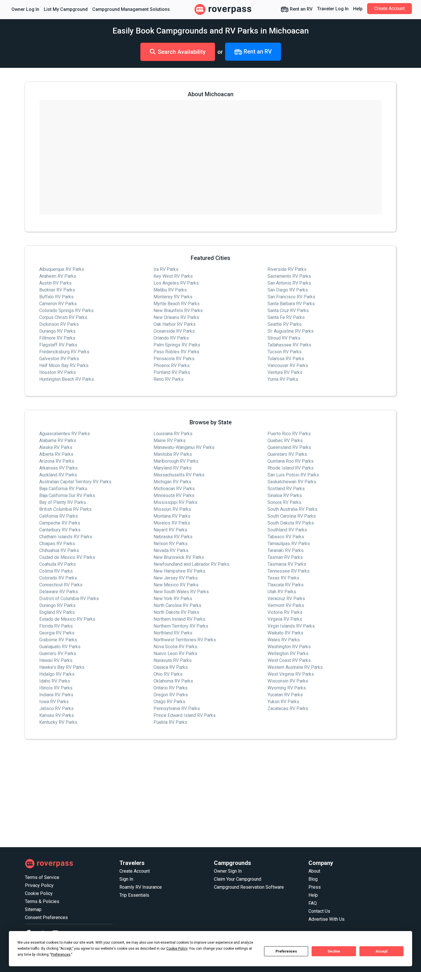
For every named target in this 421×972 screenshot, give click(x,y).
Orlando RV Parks (171, 338)
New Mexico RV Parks (176, 584)
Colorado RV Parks (58, 578)
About (314, 871)
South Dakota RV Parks (290, 523)
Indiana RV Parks (56, 694)
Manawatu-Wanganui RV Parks (184, 447)
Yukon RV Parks (283, 701)
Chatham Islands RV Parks (65, 536)
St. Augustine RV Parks (290, 331)
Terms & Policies (42, 901)
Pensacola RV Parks (174, 358)
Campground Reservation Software (249, 887)
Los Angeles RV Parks (176, 283)
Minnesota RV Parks (174, 495)
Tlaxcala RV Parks (285, 584)
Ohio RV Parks (168, 674)
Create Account (389, 8)
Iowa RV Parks (54, 701)
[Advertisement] (197, 793)
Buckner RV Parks (57, 290)
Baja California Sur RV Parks (67, 495)
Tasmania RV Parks (286, 564)
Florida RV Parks (56, 626)
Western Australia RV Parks (295, 667)
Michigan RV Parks (172, 481)
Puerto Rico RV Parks (289, 433)
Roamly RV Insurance (140, 887)
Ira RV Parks (166, 269)
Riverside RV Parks (286, 269)
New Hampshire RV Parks (179, 571)
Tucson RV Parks (284, 351)
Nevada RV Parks (171, 550)
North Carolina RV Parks (177, 605)
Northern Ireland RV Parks (179, 619)
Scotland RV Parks (286, 488)
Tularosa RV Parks (285, 358)
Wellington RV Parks (287, 653)
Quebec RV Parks (285, 440)
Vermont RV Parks (285, 605)
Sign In (126, 879)
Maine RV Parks (170, 440)
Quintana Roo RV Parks (290, 461)
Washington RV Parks (289, 646)
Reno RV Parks (169, 379)
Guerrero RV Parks (57, 653)
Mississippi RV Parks (175, 502)
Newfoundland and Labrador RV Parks (191, 564)
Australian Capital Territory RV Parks (75, 481)
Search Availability (182, 51)
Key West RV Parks (173, 276)
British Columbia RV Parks (65, 509)
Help (358, 8)
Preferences (286, 951)
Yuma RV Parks (282, 379)
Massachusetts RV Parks (179, 475)
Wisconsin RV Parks (287, 681)
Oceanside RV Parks (174, 331)
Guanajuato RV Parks (59, 646)
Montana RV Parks (172, 516)
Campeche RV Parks (59, 523)
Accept (381, 951)
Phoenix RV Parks (172, 365)
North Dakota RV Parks (176, 612)
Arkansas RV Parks (58, 468)
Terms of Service (42, 877)
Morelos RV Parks (172, 523)
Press (314, 887)
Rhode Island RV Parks (290, 468)
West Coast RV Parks (289, 660)
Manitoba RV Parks (173, 454)
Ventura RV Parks (284, 372)
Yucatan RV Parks (285, 694)
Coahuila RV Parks (57, 564)
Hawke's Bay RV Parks (61, 667)
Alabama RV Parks (57, 440)
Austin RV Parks (55, 283)
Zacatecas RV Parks (287, 708)
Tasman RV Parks (285, 557)
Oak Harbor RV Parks (175, 324)
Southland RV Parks (287, 530)
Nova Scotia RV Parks (175, 646)
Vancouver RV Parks (287, 365)
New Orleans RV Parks (176, 317)
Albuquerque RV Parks (61, 269)
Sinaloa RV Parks (284, 495)
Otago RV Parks (169, 701)
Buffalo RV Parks (56, 296)
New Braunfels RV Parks (178, 310)
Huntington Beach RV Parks (66, 379)
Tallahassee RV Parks (289, 345)
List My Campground (66, 9)
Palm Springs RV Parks (177, 345)
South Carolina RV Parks (291, 516)
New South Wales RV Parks (181, 591)
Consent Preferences (46, 917)
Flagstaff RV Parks (58, 345)
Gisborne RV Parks (58, 639)
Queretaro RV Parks (287, 454)
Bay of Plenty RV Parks (62, 502)
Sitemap (33, 909)
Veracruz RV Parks (286, 598)
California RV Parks (58, 516)
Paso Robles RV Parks (176, 351)
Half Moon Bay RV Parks (63, 365)
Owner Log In (25, 9)
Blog (313, 879)
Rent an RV (300, 9)
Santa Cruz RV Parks (288, 310)
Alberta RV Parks (56, 454)
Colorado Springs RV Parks (66, 310)
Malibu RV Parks (170, 290)
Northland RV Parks (173, 633)
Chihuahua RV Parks (59, 550)
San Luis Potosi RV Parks (293, 475)
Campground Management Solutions (131, 9)
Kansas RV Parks (56, 715)
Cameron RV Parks (58, 303)
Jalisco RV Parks (56, 708)
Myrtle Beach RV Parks (177, 303)
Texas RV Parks (283, 578)
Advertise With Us (326, 919)
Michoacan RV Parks (174, 488)
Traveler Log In (333, 8)
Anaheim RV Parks (57, 276)
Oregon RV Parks (171, 694)
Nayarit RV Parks (170, 530)
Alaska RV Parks (55, 447)
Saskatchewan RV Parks (291, 481)
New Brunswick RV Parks (179, 557)
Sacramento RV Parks (289, 276)
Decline (334, 951)
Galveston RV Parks (59, 358)
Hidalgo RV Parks (56, 674)
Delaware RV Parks (58, 591)
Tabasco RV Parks (285, 536)
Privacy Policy (39, 885)
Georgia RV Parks (56, 633)
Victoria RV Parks (284, 612)
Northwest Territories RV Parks (185, 639)
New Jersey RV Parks (176, 578)
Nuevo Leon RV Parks (175, 653)
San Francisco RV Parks (291, 296)
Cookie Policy (39, 893)
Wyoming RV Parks (286, 688)
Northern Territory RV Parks (181, 626)
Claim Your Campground (237, 879)
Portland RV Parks (172, 372)
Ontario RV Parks (171, 688)
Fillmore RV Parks (57, 338)
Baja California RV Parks (63, 488)
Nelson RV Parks (171, 543)
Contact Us (319, 911)
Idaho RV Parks (54, 681)
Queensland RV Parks (289, 447)
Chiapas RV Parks (57, 543)
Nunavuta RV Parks (173, 660)
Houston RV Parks (57, 372)
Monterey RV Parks (173, 296)
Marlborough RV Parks (176, 461)
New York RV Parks (173, 598)
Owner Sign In (228, 871)
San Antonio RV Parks (289, 283)
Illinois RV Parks (55, 688)
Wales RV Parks (283, 639)
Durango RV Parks (57, 331)
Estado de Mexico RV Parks (67, 619)
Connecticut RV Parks (60, 584)
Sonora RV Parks (284, 502)
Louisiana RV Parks (173, 433)
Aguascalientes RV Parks (64, 433)
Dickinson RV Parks (59, 324)
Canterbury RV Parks (59, 530)
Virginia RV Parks (284, 619)
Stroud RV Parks (283, 338)
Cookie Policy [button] (176, 949)
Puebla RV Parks (170, 722)
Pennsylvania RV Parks (177, 708)
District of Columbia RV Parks (69, 598)
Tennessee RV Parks (288, 571)
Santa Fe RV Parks (286, 317)
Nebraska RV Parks (173, 536)
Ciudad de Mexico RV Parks (67, 557)
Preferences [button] (60, 955)
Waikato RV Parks (285, 633)
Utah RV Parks (281, 591)
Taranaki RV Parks (285, 550)
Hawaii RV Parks (55, 660)
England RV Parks (57, 612)
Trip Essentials (134, 895)
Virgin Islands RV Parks (291, 626)
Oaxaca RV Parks (171, 667)
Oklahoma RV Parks (173, 681)
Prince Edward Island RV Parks (185, 715)
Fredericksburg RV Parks (64, 351)
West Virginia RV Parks (290, 674)
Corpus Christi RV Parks (63, 317)
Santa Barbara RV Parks (291, 303)
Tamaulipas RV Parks (288, 543)
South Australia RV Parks (292, 509)
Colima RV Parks (56, 571)
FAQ (312, 903)
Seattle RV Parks (284, 324)
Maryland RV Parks (173, 468)
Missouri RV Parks (172, 509)
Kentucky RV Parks (58, 722)
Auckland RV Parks (58, 475)
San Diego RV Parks (287, 290)
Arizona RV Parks (56, 461)
